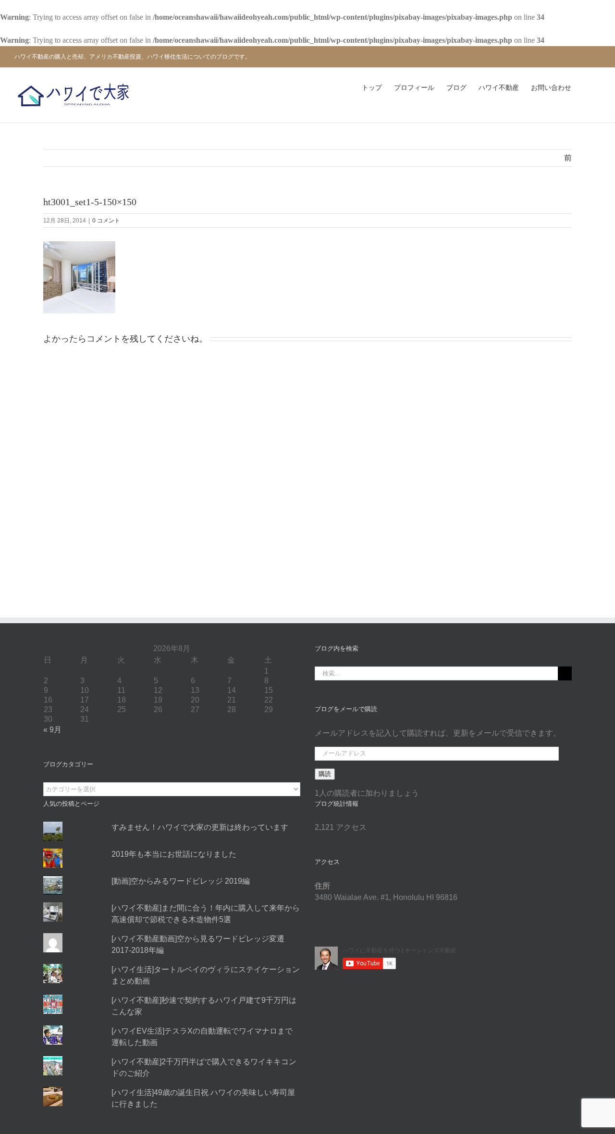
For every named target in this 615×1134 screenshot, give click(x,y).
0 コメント (106, 220)
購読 (325, 773)
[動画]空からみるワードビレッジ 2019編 (180, 881)
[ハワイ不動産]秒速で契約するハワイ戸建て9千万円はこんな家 (203, 1006)
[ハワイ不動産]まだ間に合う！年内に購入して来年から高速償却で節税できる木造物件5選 (205, 914)
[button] (586, 88)
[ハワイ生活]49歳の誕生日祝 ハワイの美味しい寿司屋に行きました (203, 1098)
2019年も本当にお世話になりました (173, 854)
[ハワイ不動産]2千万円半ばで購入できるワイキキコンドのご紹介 (203, 1067)
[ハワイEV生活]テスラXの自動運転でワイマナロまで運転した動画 (202, 1037)
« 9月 (52, 730)
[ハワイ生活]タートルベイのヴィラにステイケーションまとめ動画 (205, 975)
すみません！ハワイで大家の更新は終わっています (199, 827)
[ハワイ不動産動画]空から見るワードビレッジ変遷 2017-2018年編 (197, 944)
